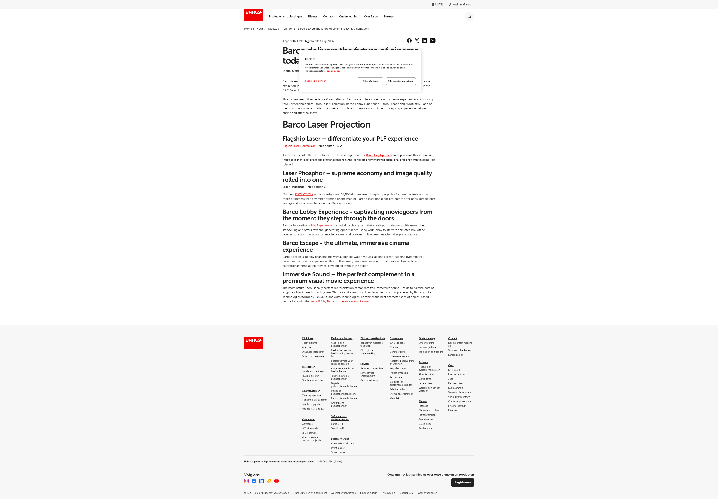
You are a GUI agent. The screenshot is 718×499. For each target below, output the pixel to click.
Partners (389, 16)
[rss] (269, 481)
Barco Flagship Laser (378, 155)
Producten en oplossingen (285, 16)
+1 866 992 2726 (328, 461)
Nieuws (312, 16)
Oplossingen (396, 338)
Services (364, 364)
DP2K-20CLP (304, 194)
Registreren (462, 482)
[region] (360, 71)
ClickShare (307, 338)
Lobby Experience (320, 225)
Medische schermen (341, 338)
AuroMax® (308, 146)
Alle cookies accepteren (401, 81)
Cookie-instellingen (315, 81)
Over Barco (371, 16)
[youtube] (276, 481)
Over (451, 365)
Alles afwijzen (370, 81)
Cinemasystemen (311, 391)
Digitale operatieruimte (372, 338)
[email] (433, 40)
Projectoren (308, 367)
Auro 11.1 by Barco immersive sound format (339, 301)
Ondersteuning (348, 16)
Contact (328, 16)
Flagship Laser (291, 146)
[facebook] (409, 40)
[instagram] (246, 481)
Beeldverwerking (340, 439)
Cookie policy (333, 71)
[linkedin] (424, 40)
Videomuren (308, 419)
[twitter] (417, 40)
